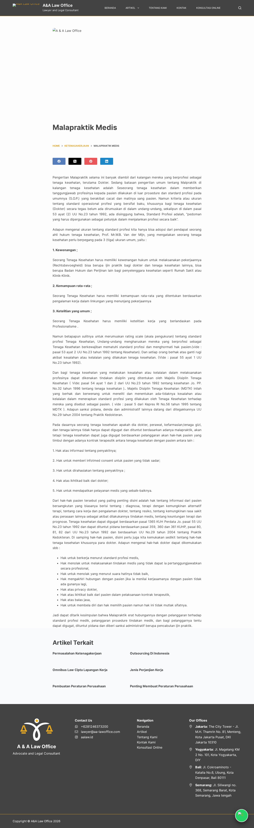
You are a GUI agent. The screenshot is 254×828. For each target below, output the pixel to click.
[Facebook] (59, 161)
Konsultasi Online (208, 7)
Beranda (110, 7)
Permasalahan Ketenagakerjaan (77, 653)
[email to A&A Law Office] (97, 731)
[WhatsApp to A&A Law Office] (97, 726)
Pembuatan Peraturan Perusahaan (79, 686)
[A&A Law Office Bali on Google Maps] (215, 772)
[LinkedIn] (106, 161)
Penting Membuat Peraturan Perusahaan (161, 686)
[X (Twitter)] (74, 161)
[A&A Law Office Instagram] (97, 737)
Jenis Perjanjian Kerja (146, 670)
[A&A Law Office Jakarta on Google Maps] (215, 734)
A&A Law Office (58, 5)
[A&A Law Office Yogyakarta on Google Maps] (215, 755)
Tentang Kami (158, 7)
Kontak (181, 7)
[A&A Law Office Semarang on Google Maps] (215, 790)
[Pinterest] (90, 161)
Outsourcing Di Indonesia (149, 653)
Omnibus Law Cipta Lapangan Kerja (80, 670)
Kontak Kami (146, 742)
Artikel (130, 7)
